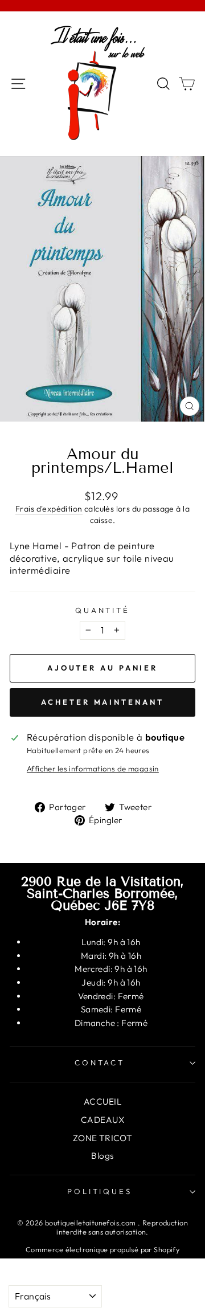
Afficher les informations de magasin (93, 768)
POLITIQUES (100, 1191)
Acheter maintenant (102, 701)
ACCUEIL (102, 1101)
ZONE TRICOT (103, 1138)
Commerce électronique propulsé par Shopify (102, 1249)
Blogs (102, 1155)
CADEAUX (102, 1119)
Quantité (102, 610)
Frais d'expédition (48, 509)
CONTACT (100, 1062)
